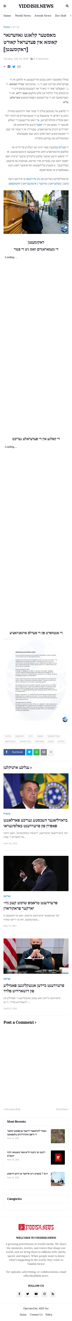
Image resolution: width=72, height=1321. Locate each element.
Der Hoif (60, 15)
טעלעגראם (55, 183)
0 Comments (41, 58)
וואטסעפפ (15, 183)
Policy (49, 1314)
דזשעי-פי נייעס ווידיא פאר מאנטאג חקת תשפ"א (26, 1153)
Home (7, 15)
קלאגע (51, 741)
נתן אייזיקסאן (33, 179)
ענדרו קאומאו (25, 741)
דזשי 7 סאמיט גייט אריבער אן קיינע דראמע (27, 1173)
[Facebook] (9, 66)
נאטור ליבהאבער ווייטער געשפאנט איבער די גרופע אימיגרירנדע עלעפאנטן (26, 1132)
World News (23, 15)
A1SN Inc (44, 1308)
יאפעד (39, 124)
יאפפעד (40, 736)
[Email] (18, 66)
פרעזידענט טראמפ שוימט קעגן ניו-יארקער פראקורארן (30, 905)
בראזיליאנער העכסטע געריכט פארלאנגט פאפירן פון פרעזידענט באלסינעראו (35, 822)
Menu (4, 6)
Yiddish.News (36, 6)
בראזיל (6, 813)
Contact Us (36, 1314)
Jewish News (43, 15)
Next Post (61, 1109)
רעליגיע (61, 741)
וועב (65, 183)
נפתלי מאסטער (53, 736)
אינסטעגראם (30, 183)
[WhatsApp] (36, 752)
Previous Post (12, 1109)
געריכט (16, 27)
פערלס (62, 147)
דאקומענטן (19, 736)
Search (67, 6)
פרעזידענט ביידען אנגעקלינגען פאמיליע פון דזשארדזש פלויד (33, 988)
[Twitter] (13, 66)
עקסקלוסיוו (39, 741)
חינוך (30, 736)
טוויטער (43, 183)
